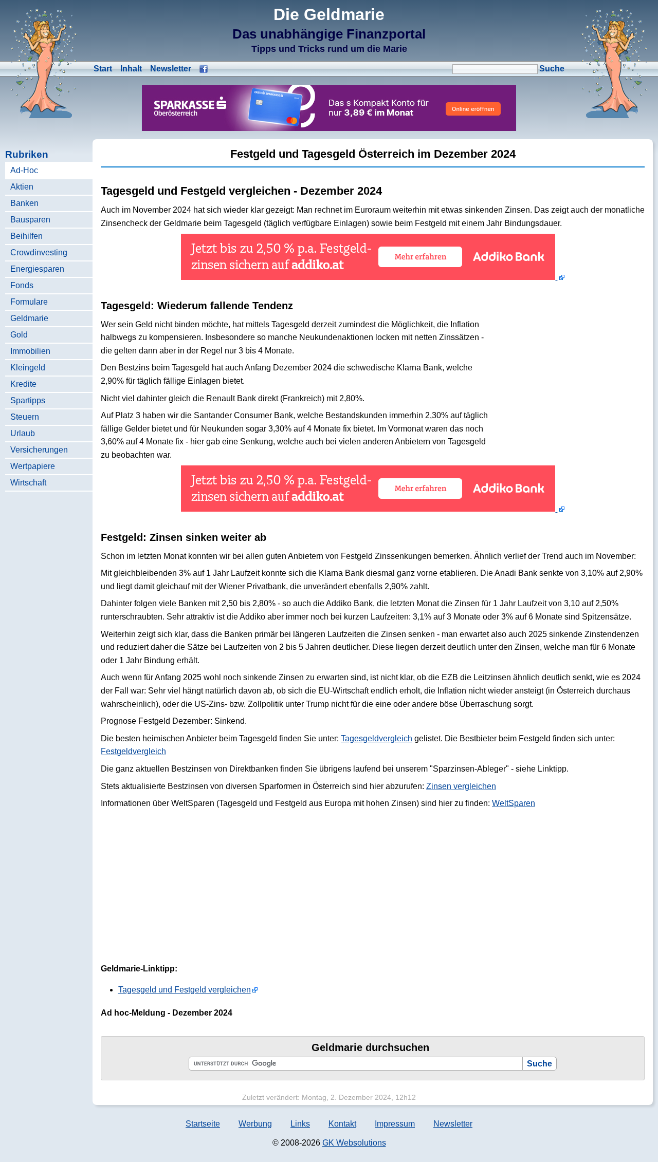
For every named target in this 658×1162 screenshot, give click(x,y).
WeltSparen (513, 803)
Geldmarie (29, 318)
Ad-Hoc (24, 170)
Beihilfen (26, 236)
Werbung (255, 1123)
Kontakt (342, 1123)
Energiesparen (37, 269)
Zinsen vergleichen (461, 786)
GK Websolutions (354, 1142)
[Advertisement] (567, 361)
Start (103, 68)
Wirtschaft (28, 482)
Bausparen (30, 219)
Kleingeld (27, 367)
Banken (24, 203)
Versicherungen (39, 449)
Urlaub (22, 433)
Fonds (21, 285)
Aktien (21, 186)
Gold (19, 334)
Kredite (23, 384)
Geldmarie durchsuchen (370, 1047)
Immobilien (30, 351)
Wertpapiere (32, 466)
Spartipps (27, 400)
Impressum (395, 1123)
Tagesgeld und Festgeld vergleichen (184, 989)
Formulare (29, 301)
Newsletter (170, 68)
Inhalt (131, 68)
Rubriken (26, 154)
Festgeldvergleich (133, 751)
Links (300, 1123)
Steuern (24, 417)
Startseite (203, 1123)
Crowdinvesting (38, 252)
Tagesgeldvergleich (376, 738)
